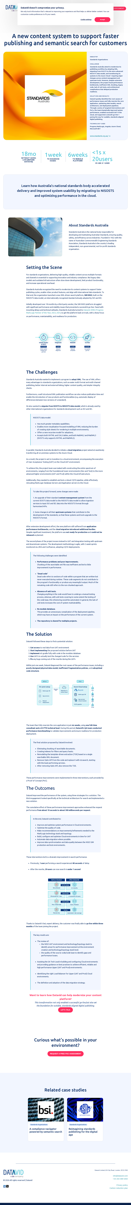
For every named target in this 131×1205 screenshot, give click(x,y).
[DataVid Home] (13, 8)
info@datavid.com (120, 1176)
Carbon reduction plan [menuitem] (119, 1188)
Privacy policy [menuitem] (122, 1185)
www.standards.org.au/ (99, 136)
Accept (102, 19)
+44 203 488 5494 (120, 1179)
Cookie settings (86, 19)
